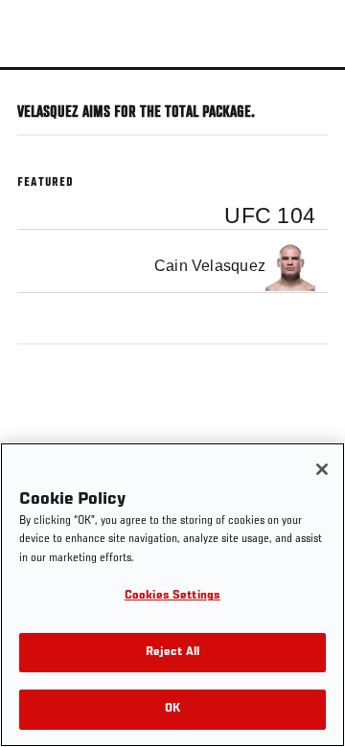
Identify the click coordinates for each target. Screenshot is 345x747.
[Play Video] (173, 68)
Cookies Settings (172, 596)
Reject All (172, 652)
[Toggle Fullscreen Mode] (305, 81)
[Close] (322, 469)
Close (310, 103)
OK (172, 709)
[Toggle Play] (40, 81)
